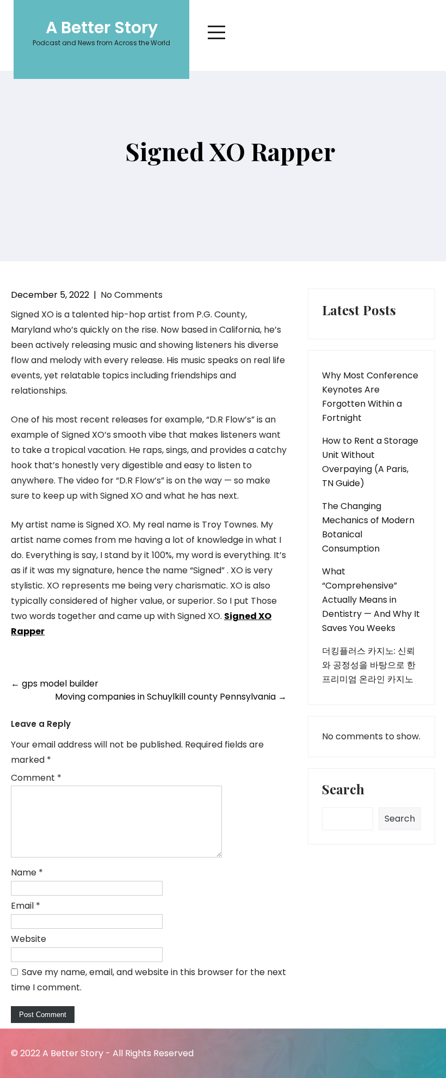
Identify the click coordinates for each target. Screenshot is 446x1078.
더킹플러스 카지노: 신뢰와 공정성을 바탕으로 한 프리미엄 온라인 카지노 (369, 665)
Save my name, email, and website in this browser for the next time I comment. (148, 980)
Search (343, 790)
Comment (36, 777)
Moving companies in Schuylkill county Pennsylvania (171, 696)
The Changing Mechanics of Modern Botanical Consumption (368, 527)
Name (27, 872)
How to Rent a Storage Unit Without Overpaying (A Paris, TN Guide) (370, 461)
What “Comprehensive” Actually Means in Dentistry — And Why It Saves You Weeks (371, 599)
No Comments (132, 295)
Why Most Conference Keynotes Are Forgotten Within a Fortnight (370, 396)
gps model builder (54, 683)
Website (28, 939)
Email (25, 905)
